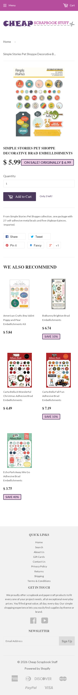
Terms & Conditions (39, 581)
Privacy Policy (39, 566)
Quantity (9, 176)
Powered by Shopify (37, 668)
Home (7, 41)
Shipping (39, 576)
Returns (39, 571)
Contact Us (39, 561)
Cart (72, 5)
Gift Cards (39, 556)
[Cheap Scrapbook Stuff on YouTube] (44, 622)
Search (39, 547)
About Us (39, 552)
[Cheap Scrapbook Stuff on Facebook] (33, 622)
